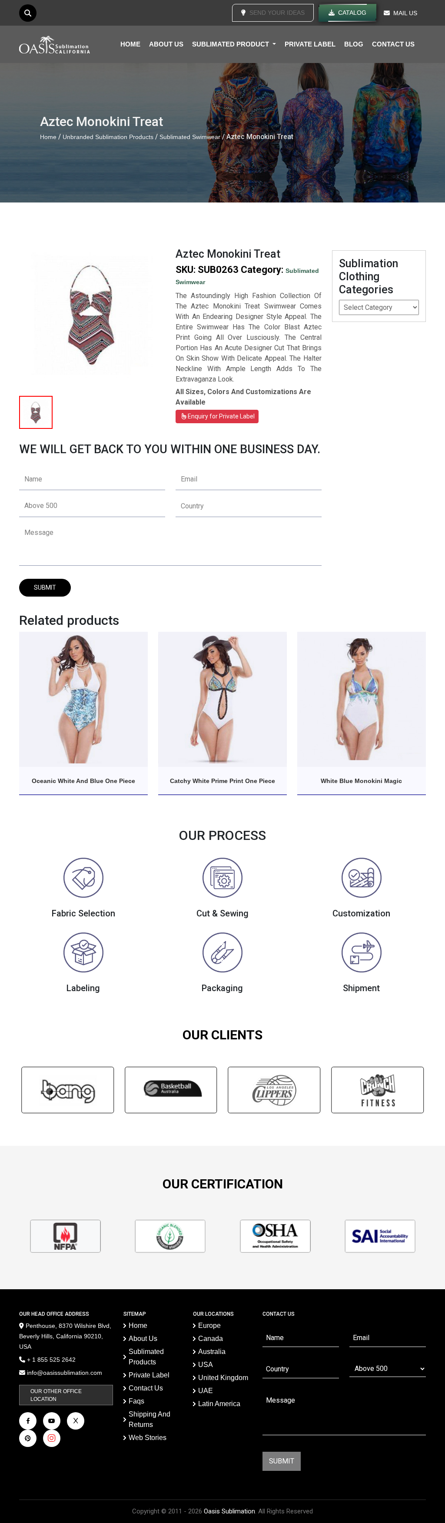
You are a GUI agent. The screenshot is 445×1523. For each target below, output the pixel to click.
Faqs (136, 1401)
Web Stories (147, 1437)
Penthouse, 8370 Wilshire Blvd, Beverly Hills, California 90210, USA (65, 1336)
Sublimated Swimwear (189, 136)
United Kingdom (223, 1377)
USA (205, 1364)
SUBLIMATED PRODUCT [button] (231, 44)
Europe (209, 1325)
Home (48, 136)
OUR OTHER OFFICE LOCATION (56, 1395)
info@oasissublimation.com (64, 1372)
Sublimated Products (146, 1357)
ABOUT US (166, 44)
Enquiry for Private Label (220, 416)
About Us (143, 1338)
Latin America (219, 1403)
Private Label (149, 1375)
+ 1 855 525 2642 (50, 1359)
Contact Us (146, 1388)
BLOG (353, 44)
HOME (130, 44)
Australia (212, 1351)
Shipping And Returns (149, 1419)
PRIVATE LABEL (310, 44)
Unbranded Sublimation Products (108, 136)
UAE (205, 1390)
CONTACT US (393, 44)
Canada (210, 1338)
